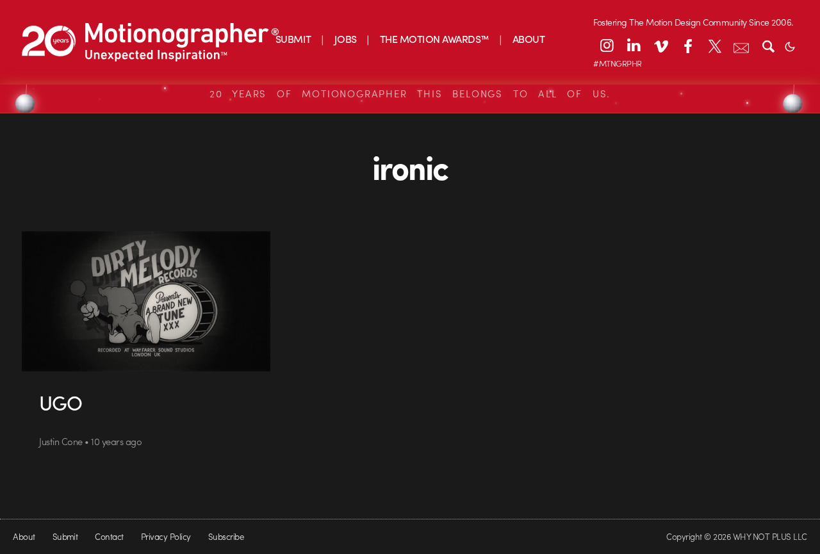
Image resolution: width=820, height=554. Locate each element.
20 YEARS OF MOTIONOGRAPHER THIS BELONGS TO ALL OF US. (410, 93)
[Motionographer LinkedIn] (633, 45)
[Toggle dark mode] (789, 45)
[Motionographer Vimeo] (660, 45)
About (24, 536)
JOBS (345, 38)
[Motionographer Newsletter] (741, 45)
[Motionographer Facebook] (687, 45)
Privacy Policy (166, 536)
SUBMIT (293, 38)
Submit (65, 536)
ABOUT (528, 38)
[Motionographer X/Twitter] (714, 45)
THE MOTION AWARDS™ (434, 38)
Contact (109, 536)
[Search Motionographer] (768, 45)
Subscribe (225, 536)
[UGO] (146, 301)
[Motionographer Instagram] (606, 45)
